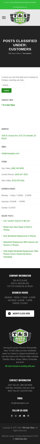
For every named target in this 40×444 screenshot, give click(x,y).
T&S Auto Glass (28, 427)
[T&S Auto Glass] (20, 17)
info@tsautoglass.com (21, 7)
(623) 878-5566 (18, 180)
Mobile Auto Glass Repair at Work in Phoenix (17, 228)
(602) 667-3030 (21, 174)
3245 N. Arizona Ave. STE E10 (14, 135)
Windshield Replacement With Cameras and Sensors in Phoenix (20, 243)
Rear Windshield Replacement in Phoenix (19, 236)
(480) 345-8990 (17, 168)
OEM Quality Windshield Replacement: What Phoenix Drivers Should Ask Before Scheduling (20, 254)
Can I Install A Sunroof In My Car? (16, 221)
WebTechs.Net (21, 439)
